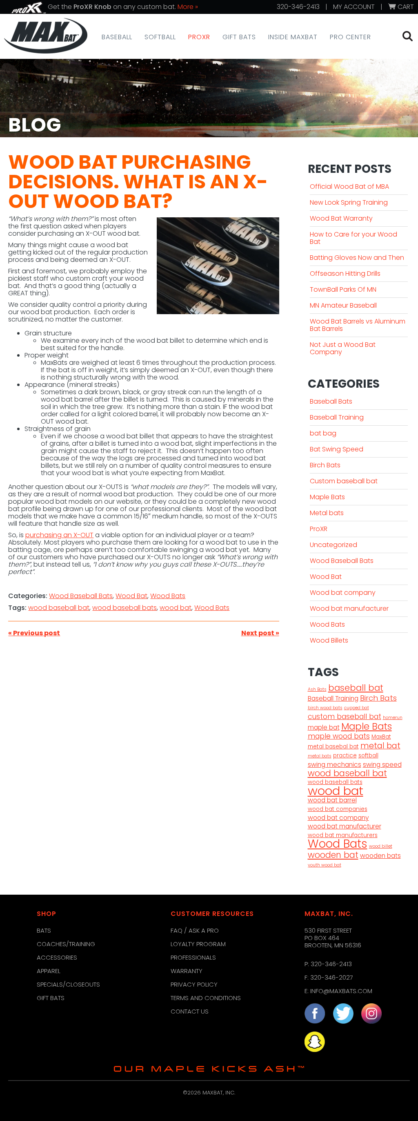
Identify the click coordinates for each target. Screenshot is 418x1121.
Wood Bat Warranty (341, 218)
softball (368, 755)
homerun (392, 718)
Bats (44, 930)
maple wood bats (339, 736)
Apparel (48, 971)
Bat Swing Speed (336, 449)
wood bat (175, 607)
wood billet (380, 846)
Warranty (186, 971)
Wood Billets (329, 640)
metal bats (319, 756)
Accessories (57, 957)
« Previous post (34, 633)
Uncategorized (333, 544)
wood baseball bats (124, 607)
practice (345, 755)
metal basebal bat (333, 746)
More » (188, 6)
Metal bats (327, 513)
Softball (160, 37)
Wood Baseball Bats (81, 596)
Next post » (260, 633)
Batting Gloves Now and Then (357, 257)
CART (405, 6)
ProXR (199, 37)
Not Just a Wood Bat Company (343, 348)
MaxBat (381, 737)
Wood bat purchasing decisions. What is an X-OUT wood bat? (138, 181)
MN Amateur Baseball (343, 305)
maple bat (324, 727)
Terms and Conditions (206, 998)
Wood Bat (131, 596)
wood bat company (338, 818)
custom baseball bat (344, 716)
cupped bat (356, 708)
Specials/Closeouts (68, 984)
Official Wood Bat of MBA (349, 186)
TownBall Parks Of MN (343, 289)
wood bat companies (337, 809)
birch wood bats (325, 708)
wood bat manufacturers (343, 835)
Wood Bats (167, 596)
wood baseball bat (58, 607)
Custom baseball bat (344, 481)
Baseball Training (337, 417)
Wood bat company (343, 592)
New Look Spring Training (349, 202)
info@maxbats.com (341, 991)
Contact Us (190, 1011)
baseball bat (355, 688)
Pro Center (350, 37)
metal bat (380, 745)
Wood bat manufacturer (349, 608)
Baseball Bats (331, 401)
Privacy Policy (194, 984)
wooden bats (380, 856)
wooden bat (333, 855)
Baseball (117, 37)
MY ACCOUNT (354, 6)
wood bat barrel (332, 800)
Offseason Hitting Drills (345, 273)
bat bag (323, 433)
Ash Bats (317, 689)
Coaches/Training (66, 944)
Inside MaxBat (293, 37)
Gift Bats (239, 37)
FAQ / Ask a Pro (195, 930)
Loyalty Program (198, 944)
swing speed (382, 764)
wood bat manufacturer (344, 826)
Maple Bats (327, 497)
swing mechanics (334, 764)
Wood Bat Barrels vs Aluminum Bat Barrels (357, 325)
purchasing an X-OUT (59, 535)
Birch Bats (325, 465)
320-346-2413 (298, 6)
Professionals (193, 957)
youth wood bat (324, 865)
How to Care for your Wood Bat (353, 238)
